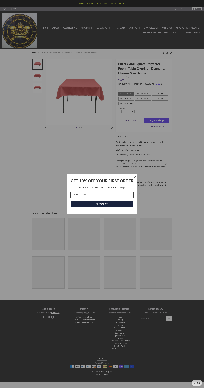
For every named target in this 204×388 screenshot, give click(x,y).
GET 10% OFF (102, 204)
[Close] (134, 177)
